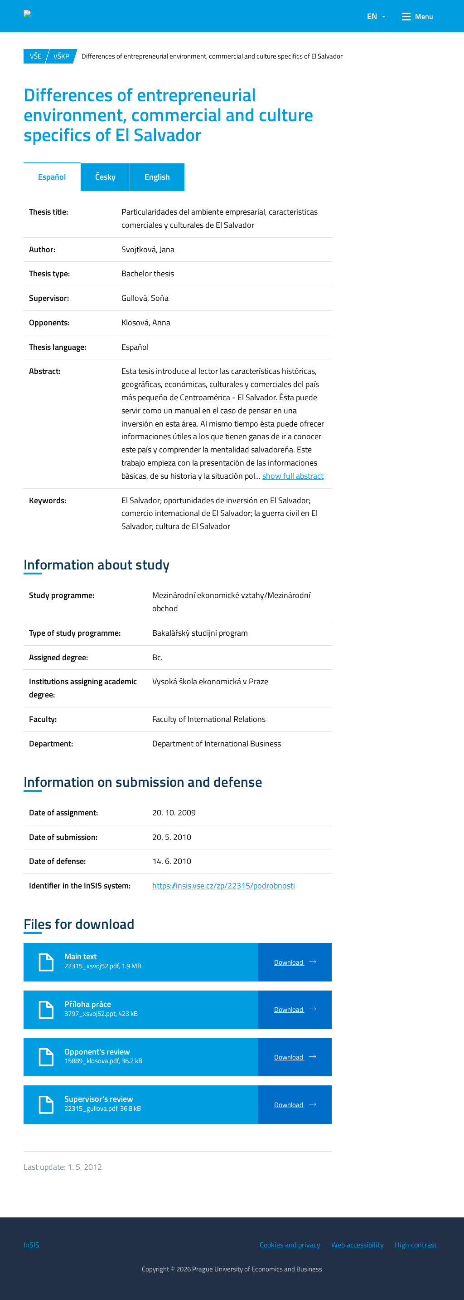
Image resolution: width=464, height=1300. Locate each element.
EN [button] (372, 16)
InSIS (31, 1244)
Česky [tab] (105, 177)
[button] (417, 16)
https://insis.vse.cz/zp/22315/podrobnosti (223, 885)
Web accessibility (357, 1244)
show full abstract (293, 476)
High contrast (416, 1244)
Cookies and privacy (290, 1244)
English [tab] (157, 177)
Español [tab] (52, 177)
